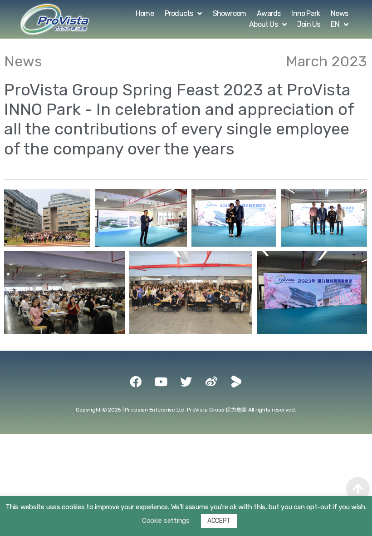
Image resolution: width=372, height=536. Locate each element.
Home (145, 13)
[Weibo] (211, 381)
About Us (263, 24)
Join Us (308, 24)
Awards (268, 13)
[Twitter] (186, 381)
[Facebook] (136, 381)
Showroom (229, 13)
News (339, 13)
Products (179, 13)
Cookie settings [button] (166, 520)
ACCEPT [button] (218, 521)
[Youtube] (160, 381)
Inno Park (305, 13)
